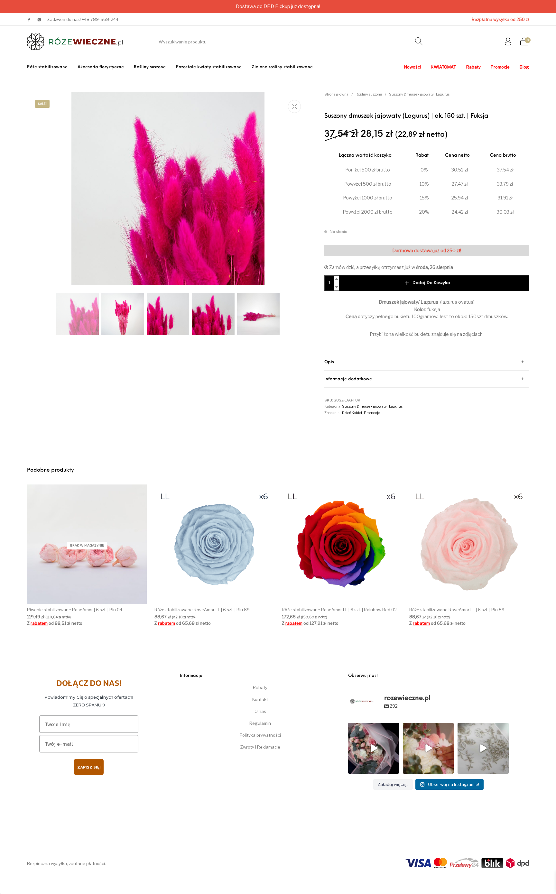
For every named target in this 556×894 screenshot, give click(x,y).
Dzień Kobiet (352, 412)
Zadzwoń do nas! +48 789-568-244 (82, 19)
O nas (260, 711)
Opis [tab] (329, 362)
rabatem (39, 622)
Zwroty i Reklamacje (260, 747)
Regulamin (260, 723)
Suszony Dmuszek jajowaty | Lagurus (419, 94)
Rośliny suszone (369, 94)
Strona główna (336, 94)
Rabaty (260, 687)
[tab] (426, 362)
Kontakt (260, 699)
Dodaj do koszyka (431, 283)
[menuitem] (47, 67)
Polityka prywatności (260, 735)
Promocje (372, 412)
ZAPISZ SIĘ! (88, 767)
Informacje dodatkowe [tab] (348, 379)
